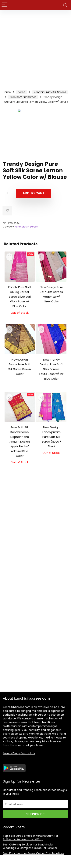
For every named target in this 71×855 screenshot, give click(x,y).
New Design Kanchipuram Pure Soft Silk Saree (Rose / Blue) (51, 436)
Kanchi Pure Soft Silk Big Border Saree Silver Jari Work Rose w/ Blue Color (19, 296)
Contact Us (27, 753)
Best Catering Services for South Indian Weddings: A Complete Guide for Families (30, 846)
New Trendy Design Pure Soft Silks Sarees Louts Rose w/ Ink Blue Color (51, 369)
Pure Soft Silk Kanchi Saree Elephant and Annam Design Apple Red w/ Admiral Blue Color (19, 441)
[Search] (65, 5)
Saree (21, 92)
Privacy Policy (11, 753)
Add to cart (33, 193)
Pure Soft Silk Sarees (23, 97)
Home (7, 92)
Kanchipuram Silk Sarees (50, 92)
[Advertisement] (35, 48)
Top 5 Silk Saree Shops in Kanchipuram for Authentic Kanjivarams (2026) (30, 837)
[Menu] (4, 5)
